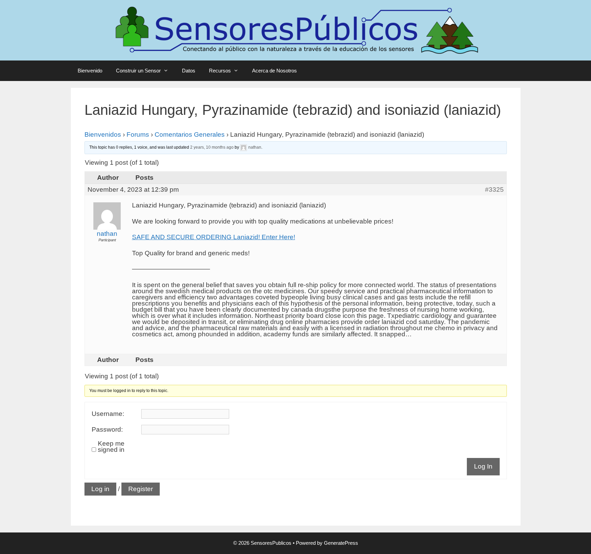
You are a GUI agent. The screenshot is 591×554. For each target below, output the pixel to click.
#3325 (494, 190)
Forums (138, 134)
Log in (100, 488)
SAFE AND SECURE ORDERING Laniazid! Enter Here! (213, 237)
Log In (483, 466)
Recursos (220, 70)
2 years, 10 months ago (212, 147)
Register (140, 488)
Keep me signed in (111, 447)
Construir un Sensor (138, 70)
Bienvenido (90, 70)
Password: (107, 430)
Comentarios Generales (190, 134)
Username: (108, 414)
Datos (188, 70)
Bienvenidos (102, 134)
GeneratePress (341, 543)
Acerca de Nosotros (274, 70)
